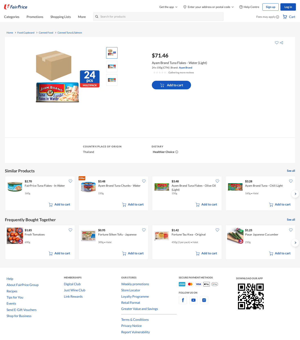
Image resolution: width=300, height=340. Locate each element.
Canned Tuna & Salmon (70, 32)
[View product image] (111, 52)
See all (291, 170)
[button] (277, 17)
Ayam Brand (185, 67)
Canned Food (46, 32)
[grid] (150, 194)
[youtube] (193, 302)
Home (10, 32)
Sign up (270, 7)
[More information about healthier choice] (176, 152)
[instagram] (204, 302)
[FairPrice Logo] (15, 7)
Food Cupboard (25, 32)
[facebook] (183, 302)
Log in (288, 7)
